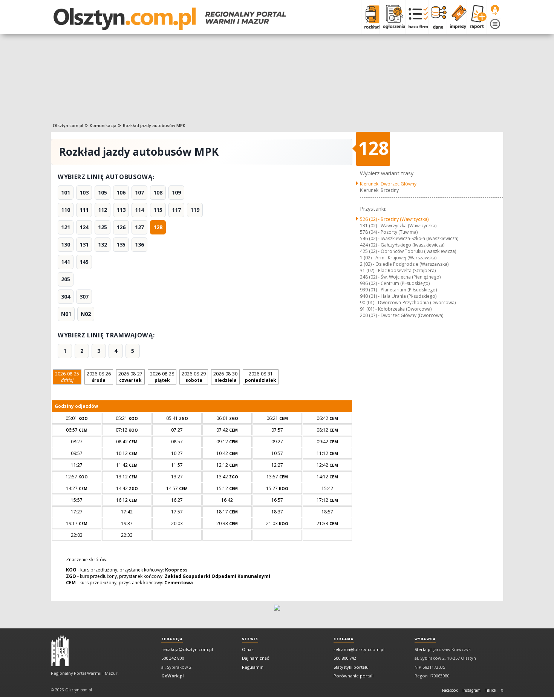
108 (157, 192)
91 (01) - (396, 309)
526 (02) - (394, 219)
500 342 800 (172, 658)
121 (65, 227)
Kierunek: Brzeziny (379, 190)
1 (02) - (398, 257)
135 (120, 244)
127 (139, 227)
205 (65, 279)
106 (120, 192)
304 (65, 296)
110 (65, 209)
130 (65, 244)
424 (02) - (402, 245)
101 (65, 192)
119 (194, 209)
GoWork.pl (172, 676)
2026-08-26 (99, 377)
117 (176, 209)
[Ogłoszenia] (392, 17)
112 (102, 209)
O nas (247, 649)
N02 (86, 313)
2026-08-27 (130, 377)
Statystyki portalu (351, 667)
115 (157, 209)
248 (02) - (400, 277)
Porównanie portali (353, 676)
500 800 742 (345, 658)
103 (84, 192)
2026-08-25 (67, 377)
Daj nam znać (255, 658)
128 (157, 227)
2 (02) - (404, 264)
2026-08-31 (260, 377)
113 (120, 209)
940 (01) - (398, 296)
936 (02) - (395, 283)
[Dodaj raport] (477, 17)
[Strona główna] (170, 19)
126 (120, 227)
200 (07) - (401, 315)
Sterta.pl (423, 649)
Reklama (344, 639)
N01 (66, 313)
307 (84, 296)
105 (102, 192)
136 (139, 244)
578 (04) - (389, 232)
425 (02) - (408, 251)
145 (84, 261)
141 (65, 261)
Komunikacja (103, 125)
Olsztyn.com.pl (68, 125)
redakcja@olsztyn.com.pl (187, 649)
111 (84, 209)
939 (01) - (398, 289)
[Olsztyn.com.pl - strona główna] (60, 651)
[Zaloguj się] (494, 10)
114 (139, 209)
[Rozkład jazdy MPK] (370, 17)
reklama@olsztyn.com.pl (359, 649)
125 (102, 227)
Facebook (450, 690)
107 (139, 192)
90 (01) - (408, 302)
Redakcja (172, 639)
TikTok (490, 690)
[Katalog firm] (416, 17)
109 (176, 192)
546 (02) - (409, 238)
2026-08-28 (162, 377)
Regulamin (252, 667)
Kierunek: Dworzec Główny (388, 184)
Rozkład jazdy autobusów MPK (154, 125)
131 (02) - (398, 225)
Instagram (471, 690)
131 (84, 244)
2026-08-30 (225, 377)
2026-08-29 (194, 377)
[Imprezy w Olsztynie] (457, 17)
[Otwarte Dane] (437, 17)
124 (84, 227)
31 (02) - (398, 270)
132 (102, 244)
